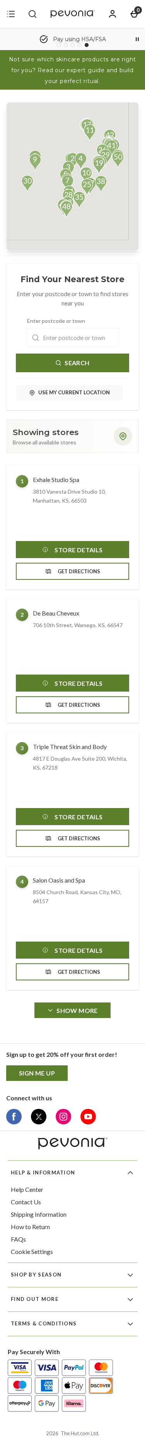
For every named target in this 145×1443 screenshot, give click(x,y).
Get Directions (79, 571)
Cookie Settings (32, 1251)
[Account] (112, 14)
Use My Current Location (74, 392)
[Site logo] (72, 14)
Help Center (27, 1189)
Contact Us (26, 1201)
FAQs (18, 1239)
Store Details (78, 549)
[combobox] (72, 337)
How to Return (30, 1226)
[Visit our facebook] (14, 1116)
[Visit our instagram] (63, 1116)
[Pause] (137, 39)
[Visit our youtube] (88, 1116)
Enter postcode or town (56, 320)
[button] (81, 161)
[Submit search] (32, 14)
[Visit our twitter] (38, 1116)
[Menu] (10, 14)
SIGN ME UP (37, 1073)
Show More (77, 1010)
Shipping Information (39, 1214)
